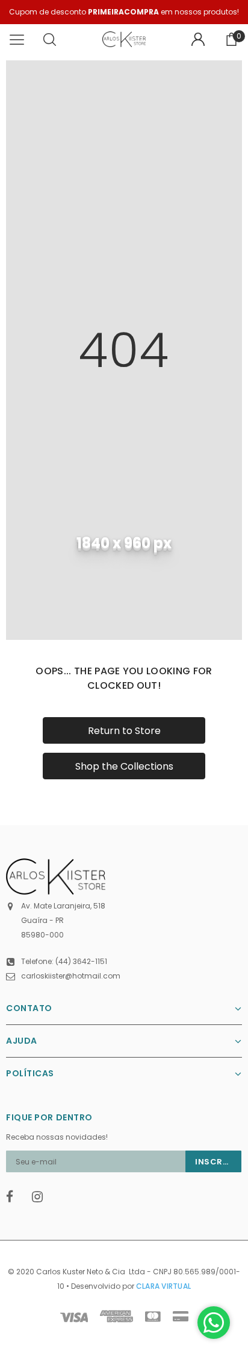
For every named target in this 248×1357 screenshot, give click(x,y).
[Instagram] (41, 1197)
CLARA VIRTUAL (163, 1286)
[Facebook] (15, 1197)
